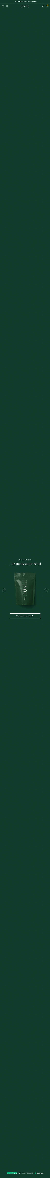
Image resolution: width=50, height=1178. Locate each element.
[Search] (7, 6)
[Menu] (3, 6)
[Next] (46, 590)
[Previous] (4, 590)
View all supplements (25, 616)
